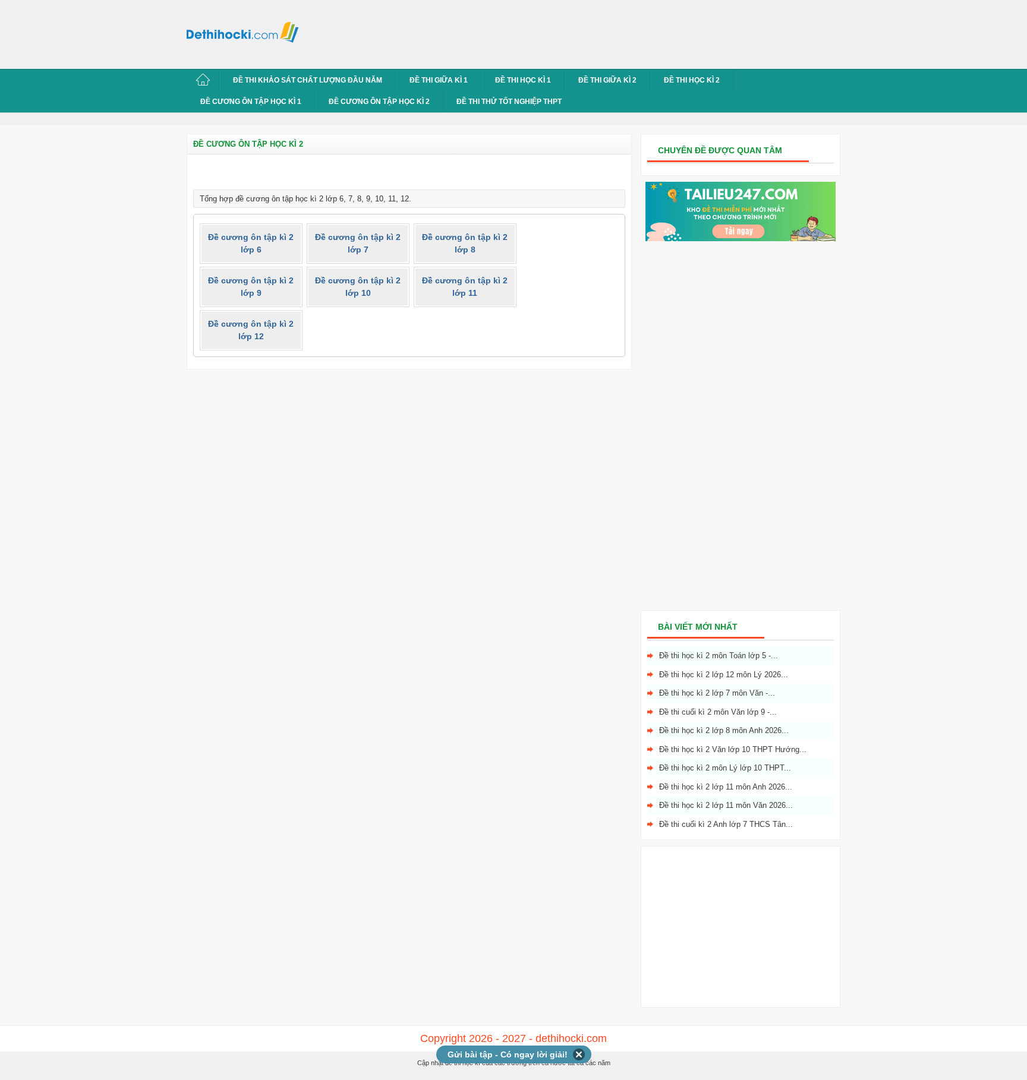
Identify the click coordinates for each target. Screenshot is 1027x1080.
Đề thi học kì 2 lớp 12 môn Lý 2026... (723, 674)
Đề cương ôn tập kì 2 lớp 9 (251, 287)
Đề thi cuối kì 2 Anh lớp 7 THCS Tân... (726, 824)
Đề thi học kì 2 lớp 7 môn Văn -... (717, 693)
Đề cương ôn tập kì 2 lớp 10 (358, 287)
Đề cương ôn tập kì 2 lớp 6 (251, 243)
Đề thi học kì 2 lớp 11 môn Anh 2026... (725, 786)
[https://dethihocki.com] (246, 31)
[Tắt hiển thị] (579, 1054)
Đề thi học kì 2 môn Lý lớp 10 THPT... (725, 767)
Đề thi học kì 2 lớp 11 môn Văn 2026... (726, 805)
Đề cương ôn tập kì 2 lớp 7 (358, 243)
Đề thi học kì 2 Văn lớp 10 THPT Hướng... (733, 749)
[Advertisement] (521, 32)
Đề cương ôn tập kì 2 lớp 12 (251, 330)
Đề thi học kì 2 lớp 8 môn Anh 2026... (724, 730)
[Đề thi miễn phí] (740, 238)
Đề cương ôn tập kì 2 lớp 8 (465, 243)
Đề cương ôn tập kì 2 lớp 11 (465, 287)
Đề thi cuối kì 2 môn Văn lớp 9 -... (718, 712)
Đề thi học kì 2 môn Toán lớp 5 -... (718, 655)
